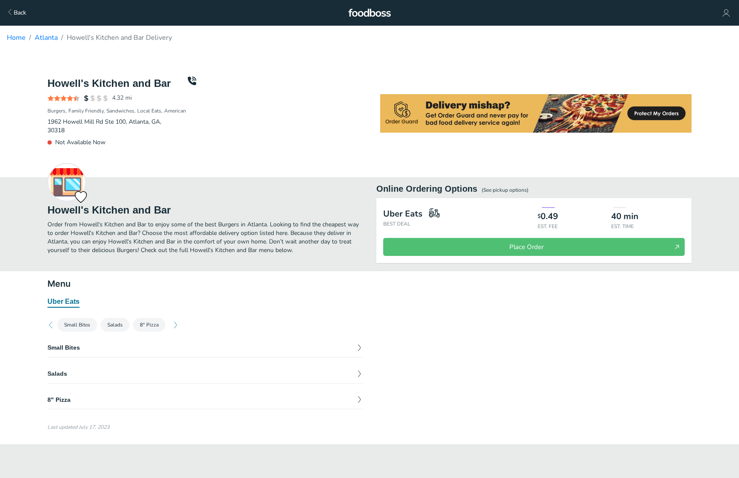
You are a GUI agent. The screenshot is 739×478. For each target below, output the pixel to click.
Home (16, 37)
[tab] (63, 302)
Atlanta (46, 37)
